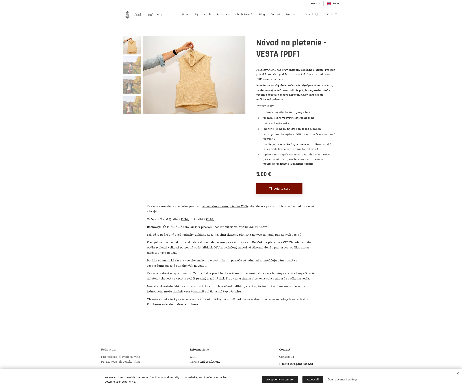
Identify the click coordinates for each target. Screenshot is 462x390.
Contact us (286, 356)
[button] (312, 14)
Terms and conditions (205, 361)
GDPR (194, 356)
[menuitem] (186, 14)
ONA (184, 219)
